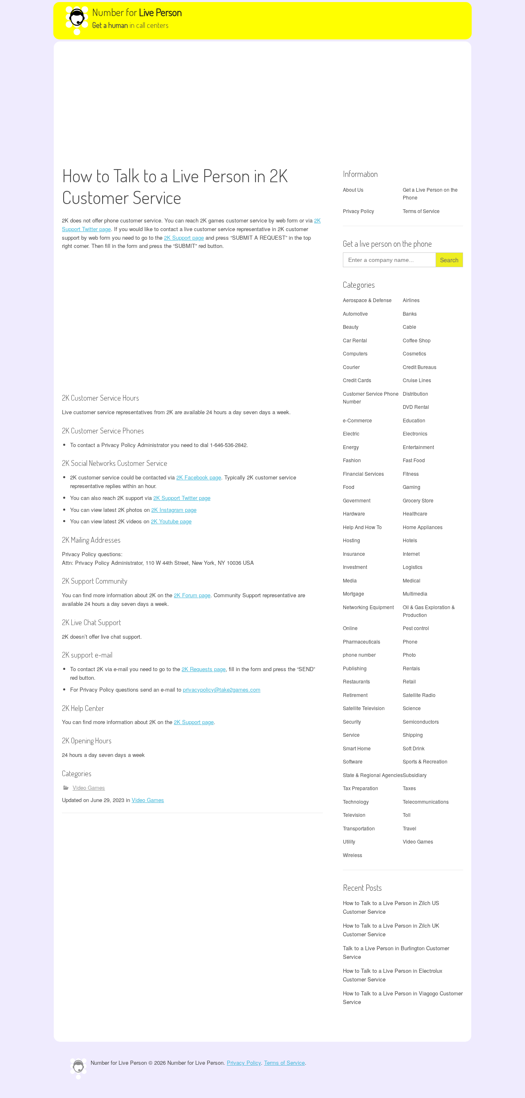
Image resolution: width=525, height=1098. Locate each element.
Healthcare (415, 513)
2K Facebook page (198, 477)
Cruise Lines (417, 379)
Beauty (350, 326)
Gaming (411, 486)
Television (354, 814)
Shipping (413, 734)
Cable (409, 326)
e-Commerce (357, 420)
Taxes (409, 787)
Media (350, 580)
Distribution (415, 393)
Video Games (89, 787)
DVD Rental (416, 406)
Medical (411, 580)
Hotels (410, 539)
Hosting (351, 539)
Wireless (352, 854)
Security (352, 721)
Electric (351, 433)
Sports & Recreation (425, 761)
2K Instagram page (173, 509)
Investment (355, 566)
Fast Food (414, 459)
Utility (349, 841)
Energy (351, 446)
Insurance (354, 553)
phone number (359, 654)
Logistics (412, 566)
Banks (410, 313)
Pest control (416, 627)
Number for (137, 11)
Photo (409, 654)
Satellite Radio (419, 694)
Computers (355, 353)
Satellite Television (364, 707)
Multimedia (415, 593)
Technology (356, 801)
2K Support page (184, 237)
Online (350, 627)
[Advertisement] (262, 103)
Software (353, 761)
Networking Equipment (368, 606)
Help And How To (362, 526)
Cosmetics (414, 353)
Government (356, 500)
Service (351, 734)
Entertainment (418, 446)
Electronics (415, 433)
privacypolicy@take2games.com (221, 689)
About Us (353, 189)
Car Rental (355, 340)
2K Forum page (192, 595)
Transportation (359, 828)
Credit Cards (357, 379)
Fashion (352, 459)
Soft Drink (414, 748)
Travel (409, 828)
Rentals (411, 668)
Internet (411, 553)
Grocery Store (418, 500)
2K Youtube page (171, 521)
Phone (410, 641)
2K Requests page (204, 669)
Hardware (354, 513)
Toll (407, 814)
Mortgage (353, 593)
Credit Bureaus (419, 366)
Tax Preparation (360, 787)
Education (414, 420)
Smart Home (357, 748)
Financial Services (363, 473)
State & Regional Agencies (373, 774)
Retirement (355, 694)
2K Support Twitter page (181, 498)
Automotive (355, 313)
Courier (351, 366)
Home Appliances (423, 526)
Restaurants (356, 681)
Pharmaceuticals (361, 641)
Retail (409, 681)
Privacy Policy (358, 210)
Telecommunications (426, 801)
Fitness (411, 473)
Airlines (411, 299)
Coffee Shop (417, 340)
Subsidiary (415, 774)
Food (348, 486)
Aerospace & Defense (367, 299)
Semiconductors (421, 721)
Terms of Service (421, 210)
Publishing (355, 668)
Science (412, 707)
